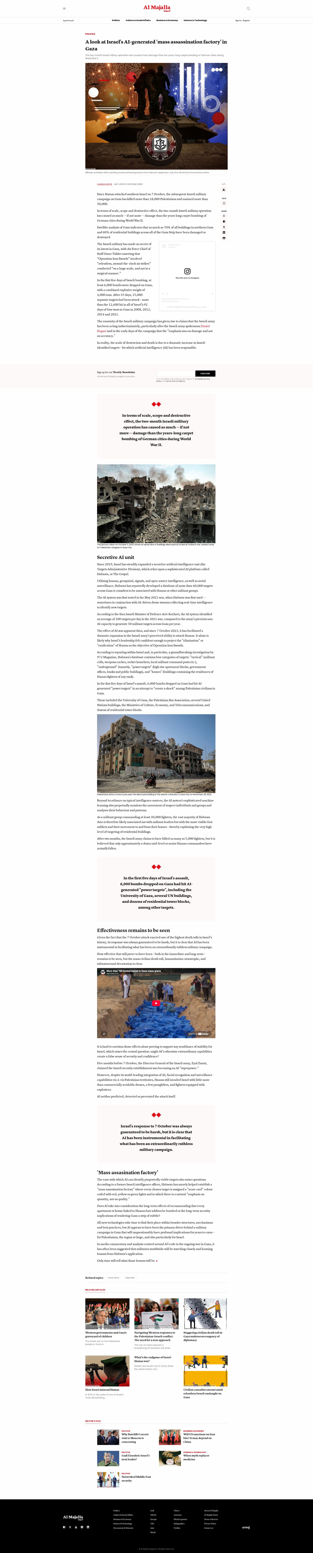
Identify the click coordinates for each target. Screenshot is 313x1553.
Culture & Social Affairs (138, 20)
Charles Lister (104, 184)
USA (152, 1523)
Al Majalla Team (211, 1515)
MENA (153, 1515)
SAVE (224, 198)
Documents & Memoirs (123, 1528)
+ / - (224, 184)
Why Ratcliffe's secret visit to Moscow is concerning (135, 1438)
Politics (116, 20)
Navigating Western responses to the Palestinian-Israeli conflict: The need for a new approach (154, 1336)
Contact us (208, 1528)
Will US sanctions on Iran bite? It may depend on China (199, 1438)
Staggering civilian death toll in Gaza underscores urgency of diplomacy (203, 1336)
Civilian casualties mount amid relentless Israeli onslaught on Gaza (203, 1393)
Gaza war (130, 1277)
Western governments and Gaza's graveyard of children (106, 1334)
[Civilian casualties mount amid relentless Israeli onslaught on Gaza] (206, 1370)
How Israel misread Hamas (102, 1389)
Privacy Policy (210, 1523)
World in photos (180, 1519)
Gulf (152, 1510)
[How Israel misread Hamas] (107, 1370)
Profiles (177, 1528)
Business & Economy (167, 20)
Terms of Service (211, 1519)
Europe (153, 1519)
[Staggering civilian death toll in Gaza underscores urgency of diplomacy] (206, 1313)
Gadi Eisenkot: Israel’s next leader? (136, 1457)
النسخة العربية (68, 21)
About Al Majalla (211, 1510)
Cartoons (178, 1515)
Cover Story (113, 1277)
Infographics (179, 1523)
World (153, 1532)
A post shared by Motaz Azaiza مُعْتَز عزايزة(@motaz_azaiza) (194, 307)
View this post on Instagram (187, 278)
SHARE (224, 211)
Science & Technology (195, 20)
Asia (152, 1528)
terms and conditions (175, 381)
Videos (176, 1510)
